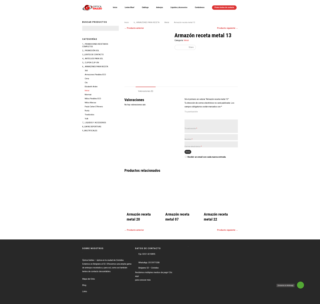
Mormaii (88, 94)
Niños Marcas (90, 102)
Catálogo (145, 7)
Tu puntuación (191, 111)
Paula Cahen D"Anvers (94, 106)
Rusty (87, 110)
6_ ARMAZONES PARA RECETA (95, 66)
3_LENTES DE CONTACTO (93, 54)
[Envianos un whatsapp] (300, 285)
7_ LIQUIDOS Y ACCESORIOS (94, 122)
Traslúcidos (89, 114)
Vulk (86, 118)
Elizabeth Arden (91, 86)
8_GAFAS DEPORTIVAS (91, 126)
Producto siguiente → (227, 28)
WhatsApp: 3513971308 (149, 262)
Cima (87, 78)
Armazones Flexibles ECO (95, 74)
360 (86, 70)
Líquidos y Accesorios (178, 7)
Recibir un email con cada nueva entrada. (207, 157)
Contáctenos (199, 7)
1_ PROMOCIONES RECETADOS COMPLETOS (95, 45)
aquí (137, 276)
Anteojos (159, 7)
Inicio (115, 7)
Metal (87, 90)
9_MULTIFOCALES (89, 130)
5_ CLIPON (90, 62)
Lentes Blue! (129, 7)
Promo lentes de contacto (224, 7)
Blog (84, 285)
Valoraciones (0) (145, 91)
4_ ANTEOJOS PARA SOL (92, 58)
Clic (86, 82)
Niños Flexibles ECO (93, 98)
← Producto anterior (134, 28)
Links (84, 291)
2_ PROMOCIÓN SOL (90, 50)
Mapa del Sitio (88, 279)
